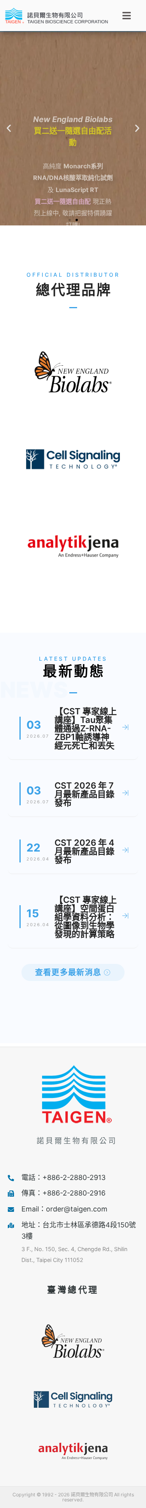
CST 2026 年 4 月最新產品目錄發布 (84, 851)
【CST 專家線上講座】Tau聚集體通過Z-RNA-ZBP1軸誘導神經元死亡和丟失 (86, 728)
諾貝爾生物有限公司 (77, 1140)
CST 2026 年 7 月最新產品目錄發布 (84, 794)
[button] (9, 128)
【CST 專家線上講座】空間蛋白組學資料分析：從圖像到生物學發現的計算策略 (86, 917)
